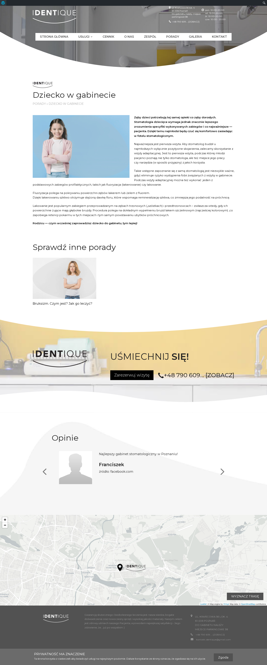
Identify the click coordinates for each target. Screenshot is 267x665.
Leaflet (203, 603)
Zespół (150, 36)
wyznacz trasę (245, 596)
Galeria (195, 36)
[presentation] (44, 472)
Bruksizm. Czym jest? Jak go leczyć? (62, 304)
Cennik (108, 36)
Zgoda (223, 657)
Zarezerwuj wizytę (131, 375)
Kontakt (219, 36)
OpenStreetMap (248, 603)
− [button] (5, 525)
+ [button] (5, 519)
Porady (172, 36)
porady (39, 103)
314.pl (226, 603)
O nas (129, 36)
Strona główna (54, 36)
